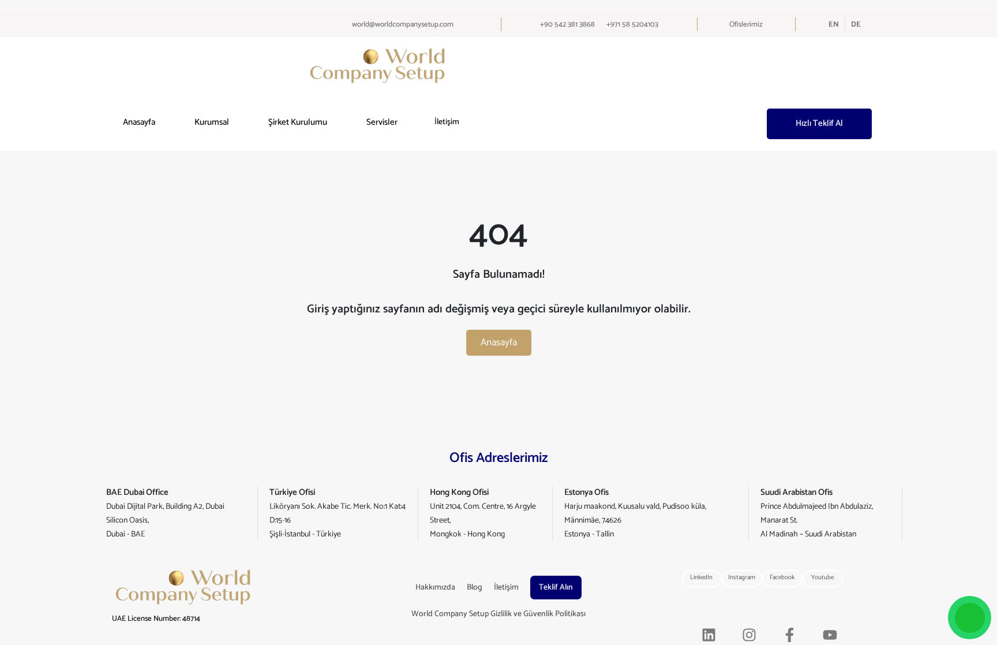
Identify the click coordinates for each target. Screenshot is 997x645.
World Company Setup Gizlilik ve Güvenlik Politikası (498, 614)
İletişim (446, 122)
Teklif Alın (556, 587)
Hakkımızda (435, 587)
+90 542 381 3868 (567, 24)
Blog (474, 587)
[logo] (377, 66)
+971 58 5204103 (632, 24)
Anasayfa (139, 122)
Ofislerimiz (746, 24)
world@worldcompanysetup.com (402, 24)
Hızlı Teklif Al (819, 123)
